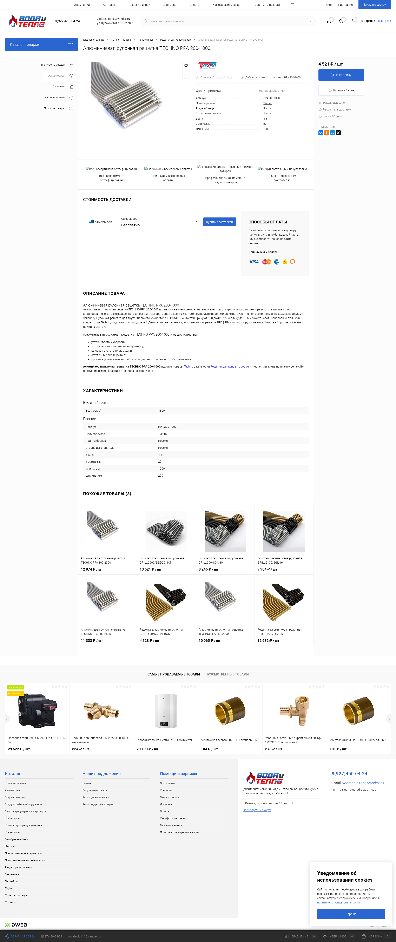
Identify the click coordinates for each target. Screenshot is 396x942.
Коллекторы (12, 818)
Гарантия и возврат (266, 4)
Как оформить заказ (226, 4)
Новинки (87, 783)
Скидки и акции (140, 4)
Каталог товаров (24, 44)
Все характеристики (271, 90)
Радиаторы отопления (18, 867)
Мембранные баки (16, 839)
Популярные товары (94, 790)
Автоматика (12, 790)
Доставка (169, 4)
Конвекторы (12, 832)
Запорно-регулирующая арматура (25, 811)
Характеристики (55, 97)
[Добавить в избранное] (186, 65)
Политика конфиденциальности (179, 832)
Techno (267, 103)
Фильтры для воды (16, 895)
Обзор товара (56, 75)
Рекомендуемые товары (97, 804)
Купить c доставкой (219, 222)
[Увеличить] (137, 108)
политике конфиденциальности (338, 902)
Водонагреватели (15, 797)
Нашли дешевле (334, 102)
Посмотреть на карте (257, 810)
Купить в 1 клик (343, 90)
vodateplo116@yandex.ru (363, 783)
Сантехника (12, 874)
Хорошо (351, 914)
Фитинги (10, 902)
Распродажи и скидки (95, 797)
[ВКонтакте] (320, 132)
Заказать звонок (374, 4)
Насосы (10, 846)
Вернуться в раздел (52, 64)
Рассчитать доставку (337, 109)
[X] (338, 132)
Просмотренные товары (227, 674)
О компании (82, 4)
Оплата (194, 4)
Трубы (9, 888)
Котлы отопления (15, 783)
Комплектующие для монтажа (23, 825)
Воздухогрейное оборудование (23, 804)
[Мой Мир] (332, 132)
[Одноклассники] (326, 132)
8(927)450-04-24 (51, 936)
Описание (59, 86)
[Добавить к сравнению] (186, 75)
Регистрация (344, 4)
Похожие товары (54, 108)
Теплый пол (12, 881)
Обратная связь (22, 936)
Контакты (109, 4)
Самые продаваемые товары (173, 674)
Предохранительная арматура (23, 853)
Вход (329, 4)
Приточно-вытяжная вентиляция (25, 860)
